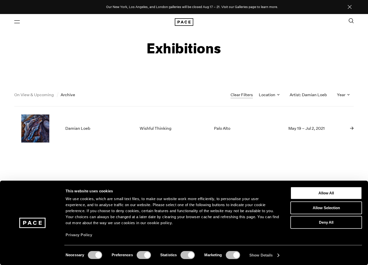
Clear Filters (242, 94)
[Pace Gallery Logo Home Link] (184, 22)
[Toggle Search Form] (351, 20)
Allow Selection (326, 208)
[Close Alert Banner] (350, 7)
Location (267, 94)
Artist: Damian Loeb (308, 94)
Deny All (326, 222)
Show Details (261, 255)
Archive (68, 94)
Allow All (326, 193)
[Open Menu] (17, 21)
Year (341, 94)
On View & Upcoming (34, 94)
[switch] (144, 255)
